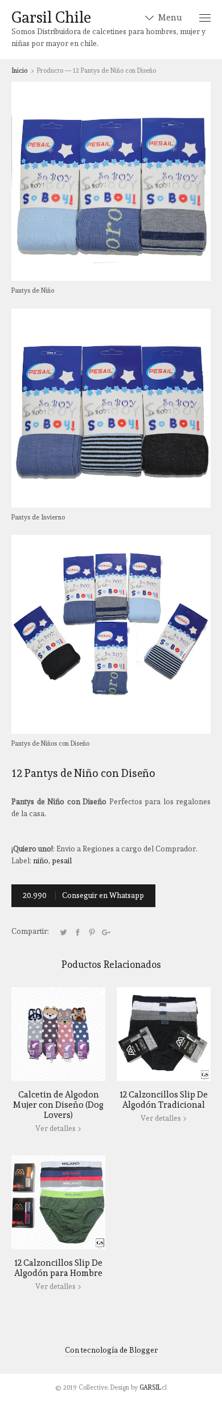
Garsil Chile (51, 17)
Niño (40, 861)
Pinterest (91, 932)
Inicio (19, 70)
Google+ (106, 932)
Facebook (77, 932)
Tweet (63, 932)
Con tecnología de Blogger (111, 1350)
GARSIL (150, 1387)
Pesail (62, 861)
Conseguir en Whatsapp (83, 895)
